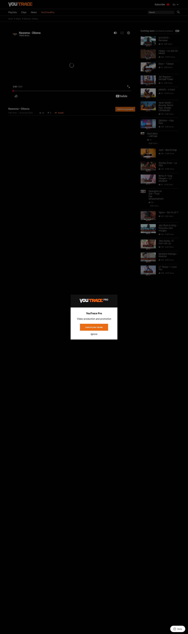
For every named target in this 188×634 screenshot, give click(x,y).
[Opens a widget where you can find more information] (177, 629)
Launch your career (94, 327)
